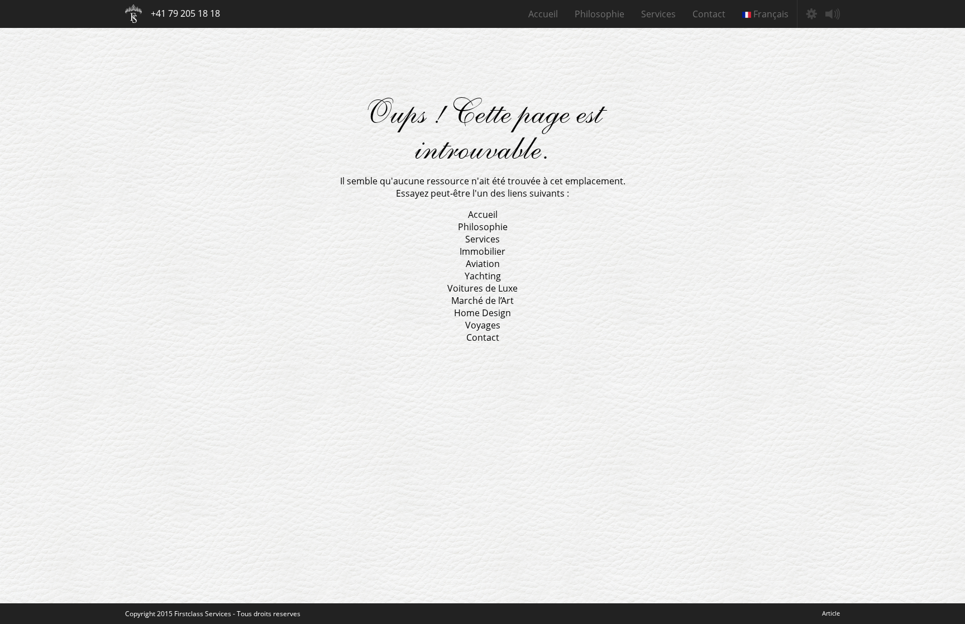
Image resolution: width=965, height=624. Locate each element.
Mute (832, 14)
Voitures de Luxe (482, 288)
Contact (708, 14)
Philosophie (599, 14)
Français (770, 14)
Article (831, 613)
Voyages (482, 325)
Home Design (482, 313)
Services (658, 14)
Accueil (543, 14)
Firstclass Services (133, 13)
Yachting (483, 276)
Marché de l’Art (482, 300)
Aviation (483, 264)
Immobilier (482, 251)
